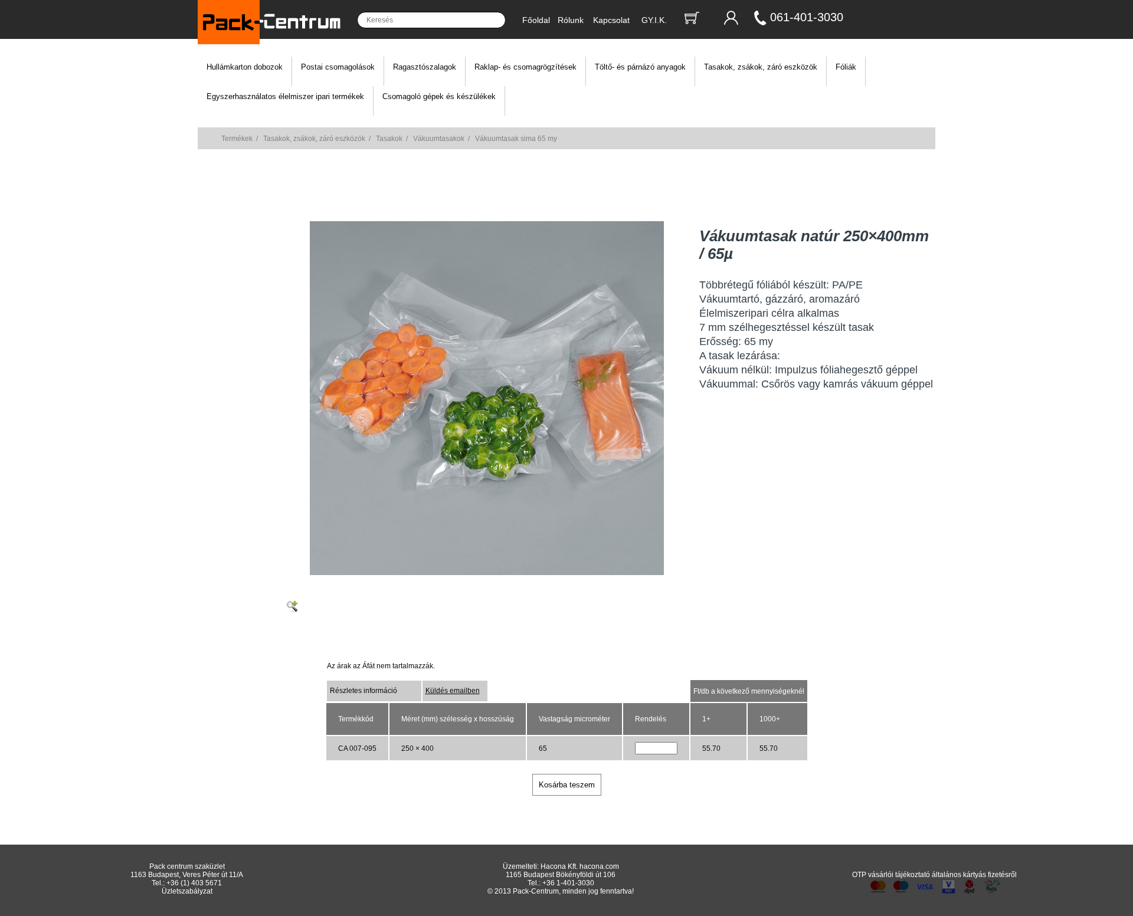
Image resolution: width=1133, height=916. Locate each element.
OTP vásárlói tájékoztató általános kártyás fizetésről (934, 875)
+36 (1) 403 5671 (194, 883)
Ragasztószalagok (424, 67)
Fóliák (846, 67)
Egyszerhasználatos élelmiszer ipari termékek (285, 96)
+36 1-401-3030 (568, 883)
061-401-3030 (806, 17)
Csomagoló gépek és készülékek (439, 96)
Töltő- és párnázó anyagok (640, 67)
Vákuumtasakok (438, 138)
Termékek (237, 138)
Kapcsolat (611, 20)
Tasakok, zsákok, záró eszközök (760, 67)
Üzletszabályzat (187, 891)
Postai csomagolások (338, 67)
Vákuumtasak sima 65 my (516, 138)
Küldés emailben (452, 691)
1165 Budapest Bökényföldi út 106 (560, 875)
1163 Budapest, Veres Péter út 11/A (186, 875)
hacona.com (599, 866)
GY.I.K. (654, 20)
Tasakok (389, 138)
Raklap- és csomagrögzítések (525, 67)
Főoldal (536, 20)
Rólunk (571, 20)
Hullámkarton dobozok (245, 67)
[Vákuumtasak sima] (487, 573)
